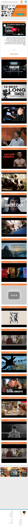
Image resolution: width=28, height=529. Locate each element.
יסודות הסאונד (11, 513)
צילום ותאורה (20, 514)
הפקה (21, 516)
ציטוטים (21, 519)
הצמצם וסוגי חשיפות (11, 514)
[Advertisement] (14, 493)
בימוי (21, 513)
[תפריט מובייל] (26, 2)
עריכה (21, 515)
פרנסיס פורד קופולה (20, 522)
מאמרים (21, 511)
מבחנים (12, 511)
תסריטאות (21, 512)
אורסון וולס (21, 521)
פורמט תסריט (11, 512)
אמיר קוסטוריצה (20, 520)
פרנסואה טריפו (20, 525)
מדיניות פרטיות (11, 522)
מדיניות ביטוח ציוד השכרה (10, 523)
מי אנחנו (12, 519)
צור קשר (12, 520)
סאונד (21, 517)
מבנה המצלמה (11, 515)
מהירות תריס (11, 517)
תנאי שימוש (12, 521)
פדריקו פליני (21, 524)
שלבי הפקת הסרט (11, 516)
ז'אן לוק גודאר (20, 523)
